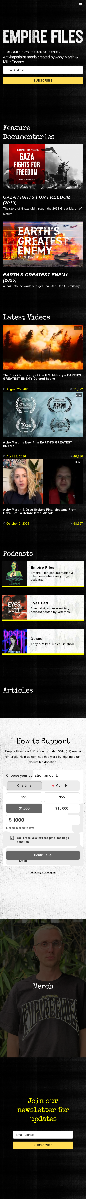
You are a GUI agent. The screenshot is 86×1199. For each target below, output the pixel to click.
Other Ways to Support (43, 873)
